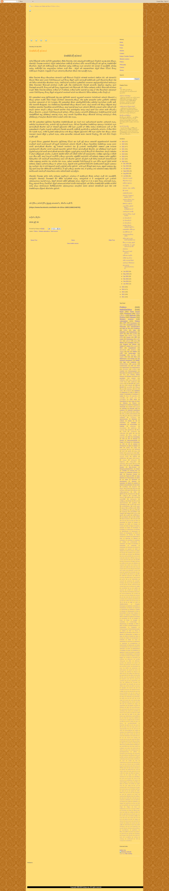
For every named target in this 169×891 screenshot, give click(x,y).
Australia (136, 522)
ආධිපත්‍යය (122, 490)
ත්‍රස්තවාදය (134, 428)
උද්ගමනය (122, 559)
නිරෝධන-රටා (132, 573)
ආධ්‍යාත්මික (129, 387)
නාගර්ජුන (136, 737)
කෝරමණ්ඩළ (137, 696)
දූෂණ (137, 725)
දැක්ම (128, 725)
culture (128, 346)
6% (129, 465)
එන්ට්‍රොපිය (131, 684)
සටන (121, 819)
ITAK (132, 365)
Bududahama (133, 332)
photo (128, 648)
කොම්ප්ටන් (122, 565)
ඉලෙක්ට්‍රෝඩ (131, 677)
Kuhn (138, 401)
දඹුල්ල (136, 721)
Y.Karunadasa (130, 477)
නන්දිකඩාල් (123, 501)
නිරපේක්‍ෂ (136, 742)
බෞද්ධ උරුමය (123, 771)
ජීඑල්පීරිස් (136, 716)
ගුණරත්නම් (129, 703)
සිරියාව (121, 831)
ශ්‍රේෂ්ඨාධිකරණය (126, 814)
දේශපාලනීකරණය (129, 730)
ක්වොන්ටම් (123, 350)
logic (124, 362)
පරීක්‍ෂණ (135, 456)
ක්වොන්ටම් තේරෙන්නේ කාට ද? (128, 267)
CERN (128, 524)
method (136, 547)
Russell (128, 442)
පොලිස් (130, 760)
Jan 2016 (126, 284)
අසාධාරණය (135, 556)
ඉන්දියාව (137, 412)
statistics (135, 445)
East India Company (133, 613)
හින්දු (137, 600)
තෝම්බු (131, 721)
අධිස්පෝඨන (130, 659)
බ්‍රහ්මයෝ (123, 766)
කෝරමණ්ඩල (129, 696)
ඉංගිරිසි (131, 557)
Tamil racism (54, 231)
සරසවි (127, 597)
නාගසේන (122, 739)
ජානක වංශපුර (132, 335)
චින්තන (122, 453)
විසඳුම (130, 810)
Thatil (127, 476)
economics (122, 422)
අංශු (123, 412)
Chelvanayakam (132, 371)
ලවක (131, 792)
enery (136, 639)
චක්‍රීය (127, 566)
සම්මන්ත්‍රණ (123, 399)
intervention (130, 547)
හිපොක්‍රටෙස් (124, 835)
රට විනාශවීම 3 (127, 218)
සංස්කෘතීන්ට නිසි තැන (129, 229)
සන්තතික (131, 595)
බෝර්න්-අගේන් (135, 584)
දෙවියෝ (128, 341)
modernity (133, 362)
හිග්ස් (133, 600)
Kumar (127, 620)
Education (122, 372)
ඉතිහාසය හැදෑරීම (127, 255)
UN (129, 444)
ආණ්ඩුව (126, 557)
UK (136, 420)
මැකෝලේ (131, 781)
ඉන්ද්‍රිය (135, 447)
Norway (122, 440)
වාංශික (132, 798)
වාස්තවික (122, 435)
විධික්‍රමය (128, 806)
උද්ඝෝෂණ (122, 680)
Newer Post (34, 240)
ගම (137, 698)
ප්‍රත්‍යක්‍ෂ (134, 364)
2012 (123, 294)
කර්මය (122, 561)
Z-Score (130, 406)
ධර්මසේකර (133, 572)
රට (127, 787)
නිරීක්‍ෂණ (137, 387)
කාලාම (136, 691)
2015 (123, 287)
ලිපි (121, 88)
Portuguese (123, 404)
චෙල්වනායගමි (124, 709)
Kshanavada (130, 529)
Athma (129, 522)
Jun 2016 (126, 271)
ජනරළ (136, 566)
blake (137, 636)
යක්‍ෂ (136, 433)
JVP (124, 323)
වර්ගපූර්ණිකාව (134, 511)
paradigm (133, 422)
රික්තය (134, 789)
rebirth (136, 549)
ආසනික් (135, 333)
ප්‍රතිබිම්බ (135, 751)
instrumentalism (123, 645)
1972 (136, 602)
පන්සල (128, 748)
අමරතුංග (129, 666)
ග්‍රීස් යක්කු (137, 700)
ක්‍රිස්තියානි (122, 493)
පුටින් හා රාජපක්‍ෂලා (125, 95)
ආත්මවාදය (135, 488)
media (121, 339)
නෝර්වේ (136, 746)
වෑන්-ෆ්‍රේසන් (135, 799)
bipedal (131, 636)
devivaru (134, 481)
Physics (134, 403)
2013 (123, 292)
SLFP (121, 333)
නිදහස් (138, 741)
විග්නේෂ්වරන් (123, 801)
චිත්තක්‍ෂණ (122, 707)
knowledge (123, 355)
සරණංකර (134, 822)
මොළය (125, 460)
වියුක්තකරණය (123, 808)
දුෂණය (121, 572)
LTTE (121, 337)
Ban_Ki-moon (132, 467)
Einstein (129, 376)
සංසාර (136, 817)
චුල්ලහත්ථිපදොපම (136, 707)
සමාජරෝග (136, 821)
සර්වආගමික (127, 824)
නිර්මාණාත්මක (130, 744)
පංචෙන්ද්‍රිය (122, 397)
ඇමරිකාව (131, 673)
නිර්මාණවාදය (122, 744)
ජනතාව (129, 710)
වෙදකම (126, 812)
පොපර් (138, 504)
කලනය (127, 689)
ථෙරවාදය (122, 429)
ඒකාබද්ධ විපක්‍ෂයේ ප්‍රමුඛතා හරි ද (128, 196)
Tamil (138, 365)
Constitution (133, 323)
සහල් (129, 826)
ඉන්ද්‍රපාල (136, 557)
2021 (123, 149)
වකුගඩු (122, 351)
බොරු (137, 769)
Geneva (122, 335)
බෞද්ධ (135, 346)
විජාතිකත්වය (135, 801)
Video (121, 538)
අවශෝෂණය (123, 428)
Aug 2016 (126, 173)
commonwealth (133, 541)
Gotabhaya (137, 328)
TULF (130, 630)
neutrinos (136, 646)
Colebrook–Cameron (132, 472)
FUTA (131, 383)
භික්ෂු (132, 773)
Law (128, 351)
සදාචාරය (126, 819)
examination (122, 543)
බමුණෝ (129, 762)
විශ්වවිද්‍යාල (123, 463)
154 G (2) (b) (123, 602)
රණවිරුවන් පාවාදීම (128, 211)
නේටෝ (131, 746)
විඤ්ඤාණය (132, 591)
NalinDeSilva (126, 309)
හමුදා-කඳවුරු (137, 833)
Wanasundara (129, 634)
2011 (123, 297)
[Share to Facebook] (58, 229)
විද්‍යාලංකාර (133, 461)
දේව (130, 728)
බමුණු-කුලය (129, 389)
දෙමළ (123, 385)
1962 (131, 602)
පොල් (123, 760)
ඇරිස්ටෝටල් (137, 673)
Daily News (133, 399)
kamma (138, 645)
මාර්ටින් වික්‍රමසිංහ (123, 781)
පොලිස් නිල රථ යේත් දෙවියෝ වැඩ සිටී (129, 245)
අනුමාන (136, 662)
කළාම (138, 689)
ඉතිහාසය (135, 490)
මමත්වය (130, 776)
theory (132, 550)
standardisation (129, 653)
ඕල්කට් (131, 559)
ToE (134, 632)
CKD (123, 438)
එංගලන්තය (135, 682)
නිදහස (133, 741)
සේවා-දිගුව (130, 833)
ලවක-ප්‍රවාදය (137, 792)
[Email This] (52, 229)
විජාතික (129, 801)
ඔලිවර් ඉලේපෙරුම (136, 685)
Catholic (122, 420)
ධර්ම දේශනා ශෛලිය (128, 733)
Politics (36, 231)
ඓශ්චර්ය (127, 685)
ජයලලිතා (128, 712)
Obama (121, 533)
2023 (123, 144)
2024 (123, 141)
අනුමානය (122, 664)
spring (122, 653)
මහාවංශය (136, 778)
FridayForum (135, 614)
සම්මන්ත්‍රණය (125, 517)
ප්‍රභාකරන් (138, 577)
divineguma (123, 445)
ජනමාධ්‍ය (122, 497)
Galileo (130, 420)
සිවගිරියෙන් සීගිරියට (125, 115)
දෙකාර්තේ (127, 572)
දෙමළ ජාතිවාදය (133, 380)
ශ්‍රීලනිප (121, 515)
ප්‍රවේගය (123, 579)
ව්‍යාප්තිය (128, 798)
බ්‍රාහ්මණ (129, 766)
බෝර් (128, 584)
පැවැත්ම (132, 504)
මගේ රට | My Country (126, 853)
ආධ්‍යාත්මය (122, 671)
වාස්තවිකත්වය (128, 799)
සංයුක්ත (128, 515)
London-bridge (133, 621)
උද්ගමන (136, 678)
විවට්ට (129, 808)
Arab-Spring (122, 522)
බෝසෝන (122, 586)
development (123, 481)
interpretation (123, 547)
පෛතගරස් (129, 758)
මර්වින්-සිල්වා (137, 776)
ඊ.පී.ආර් (138, 677)
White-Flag (127, 538)
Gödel (127, 525)
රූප (127, 790)
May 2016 (126, 274)
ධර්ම (121, 733)
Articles (122, 50)
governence (130, 641)
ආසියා (121, 673)
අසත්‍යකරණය (135, 668)
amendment (130, 540)
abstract (135, 444)
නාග (123, 737)
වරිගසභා (126, 591)
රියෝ (139, 789)
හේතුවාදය (122, 838)
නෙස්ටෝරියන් (124, 746)
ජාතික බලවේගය (127, 258)
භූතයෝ (123, 508)
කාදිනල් (133, 561)
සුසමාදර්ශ (122, 437)
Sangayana (134, 627)
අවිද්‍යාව (122, 488)
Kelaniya (130, 372)
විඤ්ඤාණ (122, 513)
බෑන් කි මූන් (122, 584)
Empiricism (125, 392)
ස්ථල (127, 828)
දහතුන (133, 568)
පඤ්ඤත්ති (122, 417)
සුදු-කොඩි (122, 600)
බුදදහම (125, 767)
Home (73, 240)
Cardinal (122, 371)
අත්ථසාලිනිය (135, 657)
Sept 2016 (126, 171)
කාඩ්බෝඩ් (131, 691)
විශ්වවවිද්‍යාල (124, 810)
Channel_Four (133, 470)
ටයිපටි (125, 717)
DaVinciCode (124, 609)
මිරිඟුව (136, 781)
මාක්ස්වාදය (134, 381)
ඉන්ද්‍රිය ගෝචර (133, 675)
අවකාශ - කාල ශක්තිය (129, 188)
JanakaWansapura (131, 325)
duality (129, 639)
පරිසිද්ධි (136, 575)
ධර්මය (136, 733)
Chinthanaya (129, 339)
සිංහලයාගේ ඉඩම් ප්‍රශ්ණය (127, 252)
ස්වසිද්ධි (138, 517)
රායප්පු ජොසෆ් (128, 789)
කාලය (136, 451)
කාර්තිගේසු (123, 563)
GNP (121, 616)
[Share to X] (56, 229)
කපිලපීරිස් (137, 559)
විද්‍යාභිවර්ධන (128, 803)
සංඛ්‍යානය (123, 815)
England (125, 344)
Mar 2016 (126, 279)
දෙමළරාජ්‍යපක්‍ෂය (123, 728)
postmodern (129, 485)
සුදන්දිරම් (126, 831)
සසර (132, 517)
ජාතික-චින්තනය (128, 716)
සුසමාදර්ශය (137, 831)
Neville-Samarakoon (133, 625)
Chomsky (135, 524)
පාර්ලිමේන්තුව (135, 579)
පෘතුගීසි (136, 757)
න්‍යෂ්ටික (134, 735)
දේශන (121, 730)
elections (135, 394)
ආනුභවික (129, 671)
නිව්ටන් (136, 501)
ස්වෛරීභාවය (137, 828)
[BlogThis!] (54, 229)
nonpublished (132, 348)
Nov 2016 (126, 166)
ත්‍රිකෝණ (131, 719)
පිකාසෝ (127, 755)
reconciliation (133, 424)
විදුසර (121, 325)
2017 (123, 159)
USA (131, 392)
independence (136, 367)
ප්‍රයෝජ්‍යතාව (122, 753)
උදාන (127, 680)
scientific (138, 652)
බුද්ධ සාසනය (131, 767)
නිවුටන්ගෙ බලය (127, 180)
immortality (135, 543)
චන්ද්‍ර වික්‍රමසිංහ (130, 705)
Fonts (121, 48)
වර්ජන (121, 591)
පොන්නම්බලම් (136, 758)
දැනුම (126, 415)
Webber (136, 634)
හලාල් (136, 463)
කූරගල (126, 694)
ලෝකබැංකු (129, 794)
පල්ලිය (126, 750)
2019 (123, 154)
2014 (123, 289)
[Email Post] (48, 228)
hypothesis (124, 643)
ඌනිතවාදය (127, 682)
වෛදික (131, 812)
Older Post (112, 240)
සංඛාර (121, 817)
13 (127, 383)
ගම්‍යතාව (127, 700)
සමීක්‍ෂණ (127, 822)
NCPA (125, 625)
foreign (129, 543)
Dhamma (123, 611)
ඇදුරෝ (129, 490)
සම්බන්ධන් (137, 595)
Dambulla (132, 609)
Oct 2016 (126, 168)
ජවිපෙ (127, 396)
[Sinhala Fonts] (36, 40)
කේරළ (122, 696)
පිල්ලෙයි (138, 755)
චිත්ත (137, 705)
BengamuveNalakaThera (126, 469)
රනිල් (138, 509)
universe (123, 655)
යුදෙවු (133, 509)
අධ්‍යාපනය (125, 369)
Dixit (137, 611)
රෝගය (121, 390)
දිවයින (125, 330)
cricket (121, 394)
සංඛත (138, 814)
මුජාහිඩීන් (132, 783)
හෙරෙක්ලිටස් (128, 837)
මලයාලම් (129, 778)
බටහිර (124, 431)
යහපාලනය (134, 460)
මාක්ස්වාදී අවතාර (127, 193)
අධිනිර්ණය (122, 659)
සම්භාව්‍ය (121, 821)
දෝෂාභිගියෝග (130, 732)
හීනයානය (131, 835)
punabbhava (135, 650)
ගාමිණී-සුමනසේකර (125, 701)
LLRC (121, 353)
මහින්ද (138, 508)
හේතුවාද (136, 837)
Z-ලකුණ (137, 406)
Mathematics (123, 358)
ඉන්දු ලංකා (124, 413)
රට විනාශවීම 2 (127, 220)
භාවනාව (137, 458)
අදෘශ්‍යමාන (123, 552)
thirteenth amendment (134, 410)
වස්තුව (122, 798)
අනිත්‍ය (130, 661)
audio (126, 479)
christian (124, 541)
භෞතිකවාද (131, 508)
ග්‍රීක (139, 493)
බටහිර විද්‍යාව (123, 381)
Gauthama (137, 616)
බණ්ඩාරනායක (123, 762)
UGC (123, 444)
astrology (124, 408)
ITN (129, 438)
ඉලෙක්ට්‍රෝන (123, 449)
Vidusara (132, 317)
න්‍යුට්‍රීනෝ (135, 454)
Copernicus (137, 607)
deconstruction (134, 637)
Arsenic (128, 337)
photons (122, 485)
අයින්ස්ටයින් (129, 412)
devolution (128, 394)
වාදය (137, 798)
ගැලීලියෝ (122, 566)
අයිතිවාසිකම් (137, 554)
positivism (123, 650)
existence (122, 410)
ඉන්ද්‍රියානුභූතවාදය (124, 492)
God (129, 357)
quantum (130, 549)
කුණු (132, 693)
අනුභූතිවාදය (130, 552)
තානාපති (136, 719)
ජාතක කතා (124, 714)
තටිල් (121, 415)
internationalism (135, 326)
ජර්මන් (133, 712)
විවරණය (138, 591)
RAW (129, 404)
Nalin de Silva (126, 328)
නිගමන (138, 739)
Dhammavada (131, 611)
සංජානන (130, 463)
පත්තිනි (123, 575)
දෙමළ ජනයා (127, 726)
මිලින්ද (121, 783)
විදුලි (139, 803)
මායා (131, 588)
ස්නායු (131, 828)
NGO (121, 348)
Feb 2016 (126, 281)
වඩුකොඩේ (124, 511)
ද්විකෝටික (122, 725)
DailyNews (123, 332)
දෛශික (136, 730)
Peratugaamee (129, 533)
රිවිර (124, 374)
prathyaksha (123, 424)
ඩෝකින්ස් (136, 717)
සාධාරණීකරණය (125, 829)
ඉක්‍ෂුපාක (123, 675)
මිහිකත (126, 783)
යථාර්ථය (134, 369)
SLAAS (122, 476)
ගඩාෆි (133, 698)
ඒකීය (135, 492)
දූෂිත (121, 726)
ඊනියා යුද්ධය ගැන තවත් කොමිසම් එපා (129, 239)
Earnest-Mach (123, 613)
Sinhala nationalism (44, 231)
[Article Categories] (41, 40)
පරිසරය (121, 750)
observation (122, 648)
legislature (122, 483)
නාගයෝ (128, 737)
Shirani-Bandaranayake (134, 629)
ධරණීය (136, 732)
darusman (134, 479)
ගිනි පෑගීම (122, 703)
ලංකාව (126, 792)
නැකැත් (133, 739)
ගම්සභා (121, 700)
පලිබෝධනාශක (124, 502)
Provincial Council (131, 474)
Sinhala (132, 358)
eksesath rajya (133, 408)
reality (121, 396)
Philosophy (123, 64)
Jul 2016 (126, 176)
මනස (135, 341)
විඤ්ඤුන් (121, 803)
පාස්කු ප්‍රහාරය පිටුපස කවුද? (127, 106)
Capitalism (137, 390)
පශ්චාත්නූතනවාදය (134, 750)
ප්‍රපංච (133, 577)
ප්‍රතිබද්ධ (128, 577)
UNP (135, 337)
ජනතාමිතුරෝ (122, 710)
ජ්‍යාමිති (138, 712)
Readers (137, 372)
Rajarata (135, 404)
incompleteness (133, 643)
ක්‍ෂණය (129, 451)
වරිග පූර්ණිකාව (136, 796)
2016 (123, 161)
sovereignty (130, 342)
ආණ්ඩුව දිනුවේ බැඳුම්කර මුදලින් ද (128, 226)
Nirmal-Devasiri (125, 531)
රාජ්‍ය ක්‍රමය (137, 787)
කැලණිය (133, 355)
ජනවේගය (122, 712)
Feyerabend (123, 401)
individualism (122, 545)
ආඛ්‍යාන (136, 669)
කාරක (138, 561)
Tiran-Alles (128, 632)
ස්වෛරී (136, 597)
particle (136, 483)
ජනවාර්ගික (135, 710)
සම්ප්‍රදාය (136, 819)
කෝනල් (129, 565)
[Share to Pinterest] (60, 229)
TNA (127, 333)
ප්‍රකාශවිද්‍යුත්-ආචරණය (124, 751)
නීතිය (138, 573)
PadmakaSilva (123, 627)
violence (133, 655)
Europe (121, 614)
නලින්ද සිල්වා (127, 735)
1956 (136, 385)
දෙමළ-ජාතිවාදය (134, 415)
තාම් (127, 721)
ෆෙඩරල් (121, 840)
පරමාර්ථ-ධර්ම (135, 748)
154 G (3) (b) (130, 520)
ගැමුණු (136, 701)
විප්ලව (135, 806)
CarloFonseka (123, 365)
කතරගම (131, 687)
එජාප (123, 451)
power (129, 650)
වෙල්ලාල (135, 513)
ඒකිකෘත (121, 685)
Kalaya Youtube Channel (127, 56)
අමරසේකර (130, 554)
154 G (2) (123, 465)
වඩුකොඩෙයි (122, 796)
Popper (122, 442)
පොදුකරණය (129, 581)
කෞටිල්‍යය (135, 565)
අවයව (121, 668)
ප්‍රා (128, 579)
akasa (121, 636)
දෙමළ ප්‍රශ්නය (135, 726)
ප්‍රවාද (123, 389)
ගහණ (132, 700)
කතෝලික (122, 689)
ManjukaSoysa (123, 623)
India (134, 330)
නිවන (138, 429)
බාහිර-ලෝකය (135, 766)
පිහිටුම (131, 757)
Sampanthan (123, 534)
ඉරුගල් (125, 677)
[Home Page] (31, 40)
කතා (137, 687)
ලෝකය (136, 794)
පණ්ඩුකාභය (122, 748)
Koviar (121, 620)
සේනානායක (123, 833)
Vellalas (135, 351)
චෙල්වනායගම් (130, 453)
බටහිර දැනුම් (136, 506)
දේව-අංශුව (136, 728)
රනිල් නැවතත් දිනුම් (128, 260)
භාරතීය (121, 773)
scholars (132, 652)
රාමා (122, 789)
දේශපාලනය (133, 499)
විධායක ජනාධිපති (134, 805)
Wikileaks (135, 538)
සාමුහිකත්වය (135, 829)
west (121, 447)
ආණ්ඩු (121, 557)
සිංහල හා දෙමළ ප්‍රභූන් (129, 242)
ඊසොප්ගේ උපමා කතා (127, 678)
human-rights (132, 353)
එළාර (137, 684)
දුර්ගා (132, 725)
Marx (135, 357)
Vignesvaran (125, 367)
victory (128, 655)
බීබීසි (121, 767)
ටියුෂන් (130, 717)
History (122, 70)
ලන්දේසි (129, 589)
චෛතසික (134, 495)
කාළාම (129, 563)
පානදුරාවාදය (129, 753)
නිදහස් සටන (124, 742)
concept (121, 637)
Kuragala (135, 620)
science (133, 378)
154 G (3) (122, 520)
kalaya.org (123, 850)
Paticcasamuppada (132, 440)
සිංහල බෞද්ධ (133, 435)
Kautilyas (136, 618)
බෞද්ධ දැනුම (131, 771)
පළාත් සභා (133, 397)
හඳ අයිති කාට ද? (127, 232)
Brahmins (134, 419)
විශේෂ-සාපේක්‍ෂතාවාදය (126, 593)
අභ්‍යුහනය (134, 486)
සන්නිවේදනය (136, 515)
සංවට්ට (126, 817)
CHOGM (124, 470)
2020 (123, 151)
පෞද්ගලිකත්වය (126, 506)
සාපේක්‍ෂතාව (122, 598)
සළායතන (122, 828)
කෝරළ (123, 698)
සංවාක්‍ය (131, 817)
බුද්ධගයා (138, 767)
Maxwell (135, 438)
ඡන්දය (130, 709)
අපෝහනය (137, 552)
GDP (121, 474)
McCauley (137, 529)
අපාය (139, 664)
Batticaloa (122, 524)
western (138, 550)
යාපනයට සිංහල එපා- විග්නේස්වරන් (128, 200)
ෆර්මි (137, 838)
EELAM (122, 387)
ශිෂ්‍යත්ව (133, 814)
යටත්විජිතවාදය (125, 509)
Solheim (124, 630)
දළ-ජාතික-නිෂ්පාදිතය (132, 723)
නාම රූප (128, 739)
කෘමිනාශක (132, 694)
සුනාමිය (131, 831)
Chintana (130, 607)
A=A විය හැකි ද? (127, 203)
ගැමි (132, 701)
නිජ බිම (129, 741)
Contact (122, 53)
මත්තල (136, 774)
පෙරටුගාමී (122, 581)
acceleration (122, 540)
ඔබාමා (127, 559)
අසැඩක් (130, 669)
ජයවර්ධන (122, 568)
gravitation (122, 378)
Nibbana (125, 403)
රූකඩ (123, 790)
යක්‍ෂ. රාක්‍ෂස (128, 785)
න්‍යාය (138, 735)
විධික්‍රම (121, 806)
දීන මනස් (125, 190)
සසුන (133, 824)
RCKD (136, 533)
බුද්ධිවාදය (123, 769)
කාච (126, 691)
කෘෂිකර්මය (135, 563)
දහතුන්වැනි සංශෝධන (133, 570)
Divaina (122, 317)
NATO (121, 625)
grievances (137, 641)
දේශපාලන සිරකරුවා (128, 262)
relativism (122, 550)
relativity (122, 426)
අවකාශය (125, 249)
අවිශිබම (127, 668)
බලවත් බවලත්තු (124, 126)
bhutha (126, 636)
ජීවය (121, 717)
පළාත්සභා (134, 502)
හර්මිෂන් (127, 600)
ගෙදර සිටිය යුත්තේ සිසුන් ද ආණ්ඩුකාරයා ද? (128, 207)
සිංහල (138, 342)
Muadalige (131, 623)
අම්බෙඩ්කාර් (135, 666)
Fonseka (122, 525)
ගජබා (128, 698)
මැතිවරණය (123, 433)
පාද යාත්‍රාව (126, 185)
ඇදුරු (125, 673)
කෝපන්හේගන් (131, 493)
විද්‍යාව (134, 803)
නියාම (130, 742)
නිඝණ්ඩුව (123, 741)
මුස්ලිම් (130, 433)
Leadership (122, 621)
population (122, 549)
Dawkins (138, 609)
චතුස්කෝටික (122, 705)
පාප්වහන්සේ (137, 753)
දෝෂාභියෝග (130, 429)
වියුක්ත (122, 357)
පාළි (122, 755)
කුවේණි (121, 694)
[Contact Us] (46, 40)
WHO (136, 392)
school (127, 550)
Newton (122, 342)
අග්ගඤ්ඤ (128, 657)
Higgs (131, 525)
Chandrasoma (123, 607)
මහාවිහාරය (134, 431)
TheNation (128, 536)
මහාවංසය (122, 780)
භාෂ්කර (126, 773)
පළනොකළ (122, 577)
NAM (137, 623)
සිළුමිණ (136, 598)
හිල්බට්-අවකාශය (126, 518)
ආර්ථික (128, 447)
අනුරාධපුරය (128, 664)
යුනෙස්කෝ (122, 787)
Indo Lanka (132, 401)
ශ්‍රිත (120, 814)
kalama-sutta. (132, 645)
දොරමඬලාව (122, 732)
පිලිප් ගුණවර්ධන (124, 757)
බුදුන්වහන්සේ (130, 769)
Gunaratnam (124, 618)
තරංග (126, 719)
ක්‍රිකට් (122, 691)
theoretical (137, 653)
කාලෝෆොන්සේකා (124, 693)
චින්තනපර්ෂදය (124, 364)
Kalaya (122, 45)
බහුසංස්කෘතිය (135, 582)
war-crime (137, 485)
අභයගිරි (123, 666)
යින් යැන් (135, 785)
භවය (137, 771)
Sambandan (136, 442)
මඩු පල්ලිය (128, 774)
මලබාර (123, 778)
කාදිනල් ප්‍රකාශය (127, 183)
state (129, 445)
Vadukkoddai (135, 536)
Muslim (134, 344)
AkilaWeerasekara (124, 604)
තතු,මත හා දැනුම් (127, 178)
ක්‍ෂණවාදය (128, 561)
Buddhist (136, 605)
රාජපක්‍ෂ (131, 787)
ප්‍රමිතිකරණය (123, 458)
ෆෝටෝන (135, 518)
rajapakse (122, 652)
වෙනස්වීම (136, 593)
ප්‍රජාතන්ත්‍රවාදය (123, 504)
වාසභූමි (121, 799)
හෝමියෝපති (130, 838)
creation (127, 637)
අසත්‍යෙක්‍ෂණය (123, 669)
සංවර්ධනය (129, 390)
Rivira (135, 376)
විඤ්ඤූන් (129, 513)
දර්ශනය (121, 723)
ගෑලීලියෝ (125, 495)
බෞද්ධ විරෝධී (129, 586)
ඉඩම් (128, 675)
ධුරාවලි (121, 735)
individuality (133, 545)
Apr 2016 (126, 276)
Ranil (121, 312)
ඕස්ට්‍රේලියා (124, 687)
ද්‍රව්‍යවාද (128, 454)
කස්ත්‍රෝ (133, 689)
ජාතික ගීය (132, 714)
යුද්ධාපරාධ (122, 589)
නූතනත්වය (135, 396)
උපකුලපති (133, 680)
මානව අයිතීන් (137, 586)
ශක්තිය (136, 812)
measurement (124, 646)
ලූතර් (123, 794)
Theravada (122, 406)
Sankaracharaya (123, 629)
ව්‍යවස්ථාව (133, 417)
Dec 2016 (126, 163)
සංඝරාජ (125, 595)
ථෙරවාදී (136, 497)
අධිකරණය (133, 426)
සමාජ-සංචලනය (128, 821)
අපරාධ (134, 664)
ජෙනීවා (138, 383)
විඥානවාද (122, 461)
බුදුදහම (131, 458)
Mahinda (133, 315)
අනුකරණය (129, 662)
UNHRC (137, 360)
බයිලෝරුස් (135, 762)
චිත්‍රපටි (128, 707)
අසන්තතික (129, 556)
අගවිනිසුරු (125, 486)
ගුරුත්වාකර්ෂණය (133, 413)
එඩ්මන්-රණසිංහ (123, 684)
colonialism (124, 321)
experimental (122, 641)
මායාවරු (136, 780)
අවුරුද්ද (128, 488)
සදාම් (131, 819)
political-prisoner (136, 648)
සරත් (122, 597)
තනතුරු (121, 719)
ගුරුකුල (136, 703)
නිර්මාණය (125, 573)
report (127, 652)
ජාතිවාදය (129, 497)
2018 (123, 156)
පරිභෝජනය (129, 575)
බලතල (121, 764)
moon (130, 646)
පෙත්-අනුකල (122, 758)
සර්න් (131, 597)
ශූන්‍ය (121, 595)
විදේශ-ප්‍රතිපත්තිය (125, 805)
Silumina (131, 534)
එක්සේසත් (137, 449)
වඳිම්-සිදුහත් (129, 796)
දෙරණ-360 (122, 499)
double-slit (122, 639)
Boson (138, 469)
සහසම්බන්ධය (135, 826)
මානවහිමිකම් (124, 588)
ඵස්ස (136, 760)
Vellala (121, 346)
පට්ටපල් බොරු (124, 456)
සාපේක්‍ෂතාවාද (130, 598)
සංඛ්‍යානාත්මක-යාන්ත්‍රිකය (133, 815)
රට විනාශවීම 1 (127, 223)
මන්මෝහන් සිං (123, 776)
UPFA (132, 476)
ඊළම (130, 449)
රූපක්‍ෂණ (132, 790)
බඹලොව (128, 582)
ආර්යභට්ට (136, 671)
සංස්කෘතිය (130, 385)
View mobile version (72, 243)
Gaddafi (125, 616)
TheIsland (127, 313)
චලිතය (131, 566)
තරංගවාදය (128, 568)
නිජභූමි (130, 501)
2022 (123, 146)
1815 (129, 437)
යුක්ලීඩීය (136, 588)
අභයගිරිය (123, 554)
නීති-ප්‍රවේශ (137, 744)
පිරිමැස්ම (132, 755)
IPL (130, 618)
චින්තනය (133, 350)
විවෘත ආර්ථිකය (136, 808)
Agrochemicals (124, 419)
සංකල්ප (122, 383)
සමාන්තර (122, 822)
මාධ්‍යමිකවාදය (129, 780)
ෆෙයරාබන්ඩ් (127, 840)
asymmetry (137, 540)
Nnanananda (135, 531)
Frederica (128, 614)
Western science (124, 59)
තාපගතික (122, 721)
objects (130, 483)
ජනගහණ (136, 709)
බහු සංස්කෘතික (136, 764)
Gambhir (131, 616)
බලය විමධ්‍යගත (128, 764)
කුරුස (136, 693)
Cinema (122, 67)
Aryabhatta (129, 605)
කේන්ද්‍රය (138, 694)
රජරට (136, 389)
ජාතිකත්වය (122, 380)
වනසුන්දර (136, 589)
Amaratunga (136, 437)
